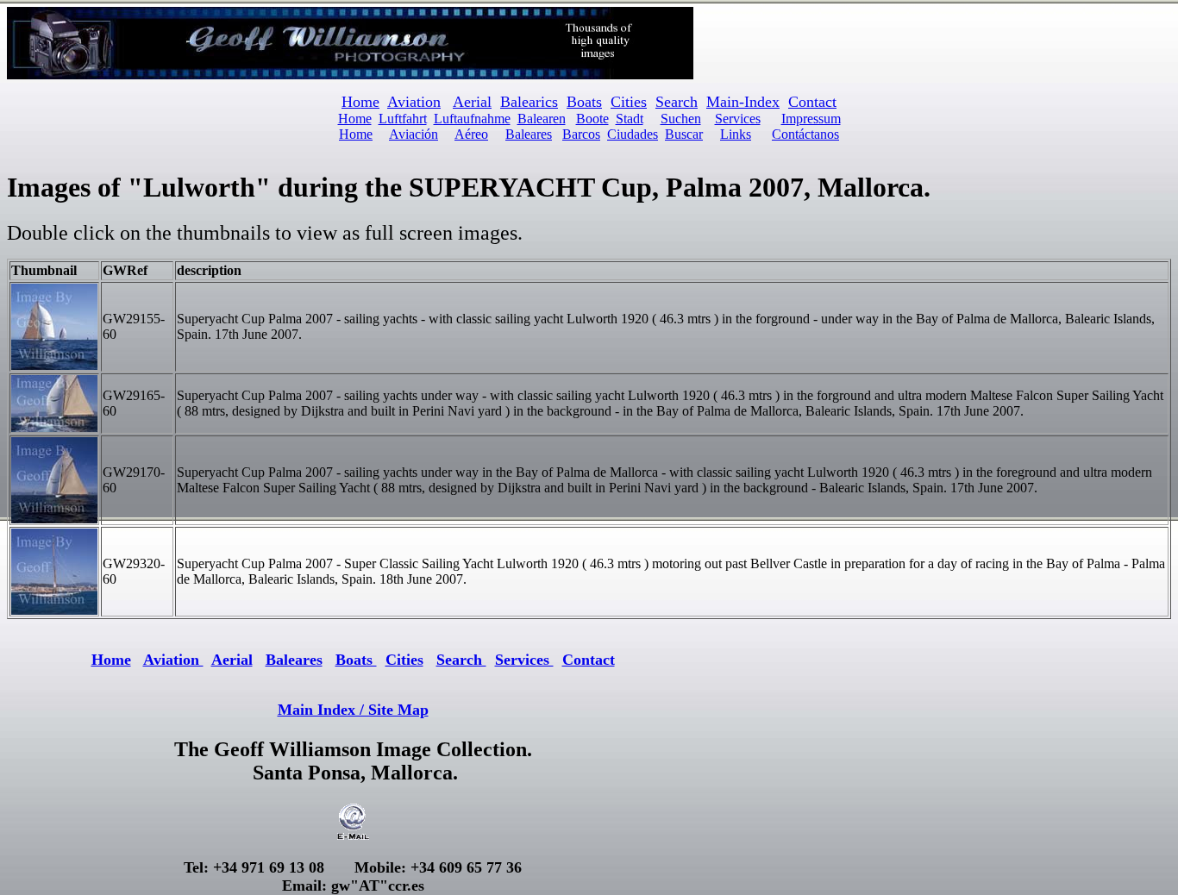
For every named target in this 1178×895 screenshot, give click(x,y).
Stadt (629, 118)
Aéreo (471, 134)
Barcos (581, 134)
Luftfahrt (403, 118)
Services (738, 118)
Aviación (413, 134)
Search (676, 101)
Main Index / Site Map (353, 709)
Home (355, 118)
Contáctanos (805, 134)
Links (735, 134)
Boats (584, 101)
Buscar (684, 134)
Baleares (528, 134)
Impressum (811, 118)
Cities (629, 101)
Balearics (529, 101)
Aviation (414, 101)
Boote (592, 118)
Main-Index (743, 101)
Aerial (472, 101)
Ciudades (632, 134)
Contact (812, 101)
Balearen (541, 118)
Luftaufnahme (472, 118)
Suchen (681, 118)
